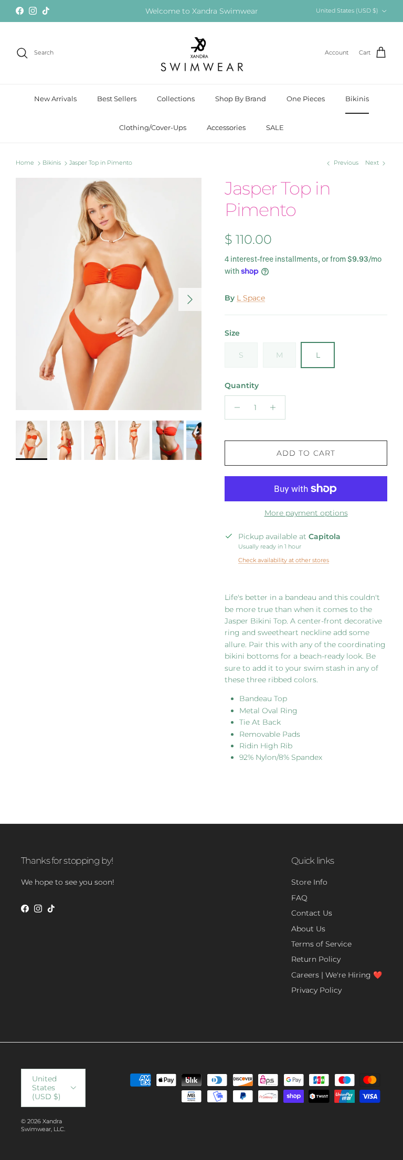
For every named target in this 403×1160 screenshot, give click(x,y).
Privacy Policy (316, 990)
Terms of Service (321, 944)
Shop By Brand (240, 98)
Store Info (309, 882)
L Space (251, 298)
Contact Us (311, 913)
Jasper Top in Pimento (100, 163)
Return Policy (316, 959)
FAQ (299, 898)
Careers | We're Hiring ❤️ (336, 975)
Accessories (226, 127)
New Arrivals (55, 98)
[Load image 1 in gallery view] (109, 294)
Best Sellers (116, 98)
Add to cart (306, 453)
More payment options (306, 513)
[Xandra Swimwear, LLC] (202, 53)
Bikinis (357, 98)
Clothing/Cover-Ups (152, 127)
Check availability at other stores (283, 560)
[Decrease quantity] (234, 407)
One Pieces (306, 98)
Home (25, 163)
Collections (176, 98)
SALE (275, 127)
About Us (308, 928)
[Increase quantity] (276, 407)
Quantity (242, 385)
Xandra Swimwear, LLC (42, 1125)
